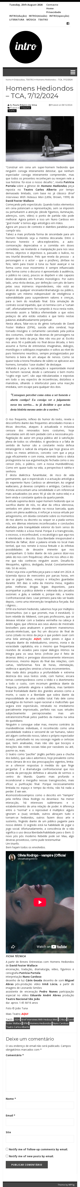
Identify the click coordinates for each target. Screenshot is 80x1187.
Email (10, 1115)
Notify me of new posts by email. (31, 1156)
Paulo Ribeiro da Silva (25, 104)
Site (8, 1132)
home (9, 79)
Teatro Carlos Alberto (17, 1027)
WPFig (71, 1184)
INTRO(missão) (38, 15)
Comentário (15, 1055)
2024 (17, 1019)
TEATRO (43, 19)
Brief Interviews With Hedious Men (39, 1019)
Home (50, 8)
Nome (11, 1098)
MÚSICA (31, 19)
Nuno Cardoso (61, 1023)
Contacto (52, 4)
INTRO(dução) (18, 15)
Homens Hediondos (40, 1023)
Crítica (62, 1019)
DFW (25, 1023)
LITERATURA (16, 19)
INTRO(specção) (59, 15)
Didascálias (19, 79)
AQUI (37, 639)
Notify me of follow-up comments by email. (38, 1149)
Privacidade (53, 12)
